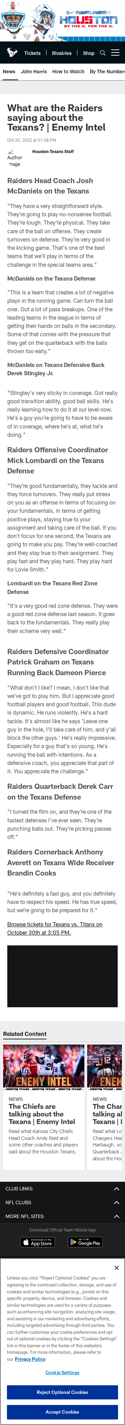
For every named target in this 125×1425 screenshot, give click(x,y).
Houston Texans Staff (53, 151)
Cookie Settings (62, 1372)
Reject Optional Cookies (63, 1392)
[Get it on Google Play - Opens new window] (85, 1245)
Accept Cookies (63, 1412)
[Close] (116, 1267)
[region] (62, 1341)
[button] (62, 976)
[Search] (103, 52)
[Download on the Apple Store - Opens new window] (37, 1243)
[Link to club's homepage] (12, 49)
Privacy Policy (30, 1359)
